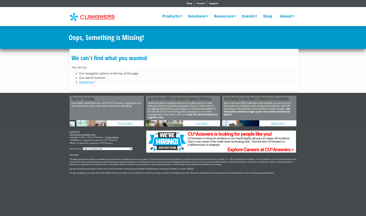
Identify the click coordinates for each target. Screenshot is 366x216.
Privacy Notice (112, 137)
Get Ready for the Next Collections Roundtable (256, 99)
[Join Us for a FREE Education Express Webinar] (164, 123)
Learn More (201, 123)
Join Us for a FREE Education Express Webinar (180, 99)
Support (213, 3)
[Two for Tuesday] (88, 123)
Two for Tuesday (82, 99)
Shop (189, 3)
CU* (95, 17)
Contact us (86, 82)
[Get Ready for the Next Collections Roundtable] (240, 123)
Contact (200, 3)
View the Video (125, 123)
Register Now (277, 123)
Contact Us (74, 131)
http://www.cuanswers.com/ (83, 134)
